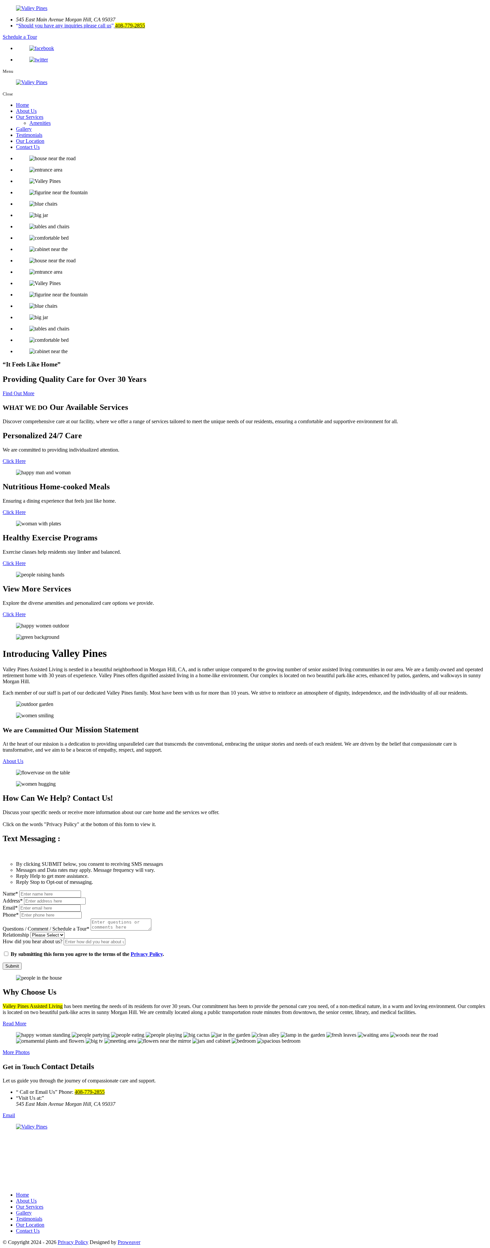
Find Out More (18, 393)
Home (22, 105)
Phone (11, 915)
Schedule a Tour (20, 37)
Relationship (16, 935)
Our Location (30, 141)
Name (10, 894)
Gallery (24, 129)
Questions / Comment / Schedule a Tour (46, 929)
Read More (14, 1023)
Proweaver (129, 1242)
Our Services (29, 117)
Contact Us (28, 147)
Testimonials (29, 135)
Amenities (40, 123)
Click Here (14, 461)
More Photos (16, 1052)
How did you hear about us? (33, 941)
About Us (26, 111)
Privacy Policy (147, 954)
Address (13, 901)
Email (10, 908)
